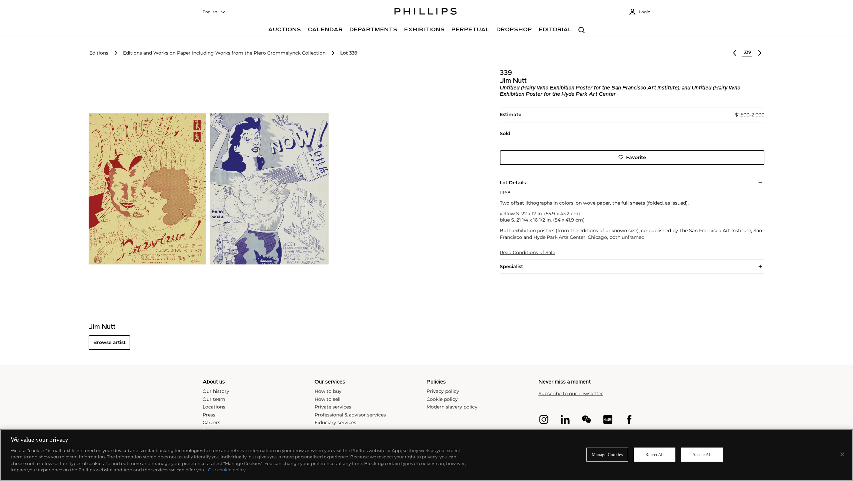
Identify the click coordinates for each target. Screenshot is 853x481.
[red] (607, 419)
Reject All (654, 454)
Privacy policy (442, 391)
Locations (214, 407)
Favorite (636, 157)
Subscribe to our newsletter (570, 394)
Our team (214, 399)
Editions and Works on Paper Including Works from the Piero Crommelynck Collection (224, 53)
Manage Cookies (607, 454)
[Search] (581, 30)
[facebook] (629, 419)
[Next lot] (759, 53)
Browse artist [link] (109, 342)
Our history (216, 391)
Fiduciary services (335, 422)
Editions (98, 53)
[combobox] (214, 12)
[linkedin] (565, 419)
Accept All (702, 454)
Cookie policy (442, 399)
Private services (333, 407)
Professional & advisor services (350, 415)
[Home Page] (426, 12)
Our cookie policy (227, 469)
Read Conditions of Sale (527, 252)
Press (209, 415)
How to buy (328, 391)
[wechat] (586, 419)
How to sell (328, 399)
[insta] (543, 419)
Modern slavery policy (451, 407)
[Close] (842, 454)
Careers (211, 422)
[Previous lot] (734, 53)
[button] (207, 189)
